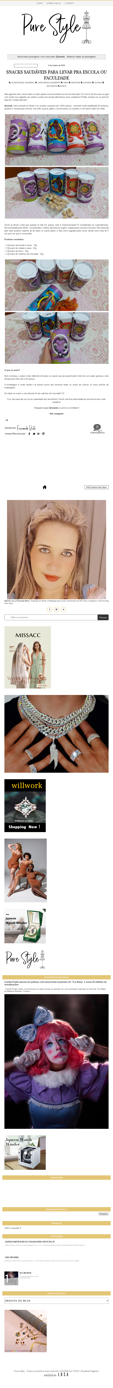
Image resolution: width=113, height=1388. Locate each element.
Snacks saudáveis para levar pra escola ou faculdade (56, 75)
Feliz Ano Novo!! (25, 1272)
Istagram (59, 413)
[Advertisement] (56, 461)
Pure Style (19, 1371)
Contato (69, 3)
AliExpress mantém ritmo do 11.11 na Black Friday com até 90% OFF (30, 1241)
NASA (66, 83)
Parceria (76, 83)
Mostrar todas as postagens (81, 56)
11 (97, 427)
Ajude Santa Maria (12, 1257)
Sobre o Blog (53, 3)
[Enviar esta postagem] (6, 420)
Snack (63, 86)
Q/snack (87, 83)
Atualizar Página (89, 1371)
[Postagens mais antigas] (97, 488)
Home (40, 3)
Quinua (98, 83)
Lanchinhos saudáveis (49, 83)
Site (52, 413)
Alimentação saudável (23, 83)
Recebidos (52, 86)
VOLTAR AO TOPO (69, 1371)
